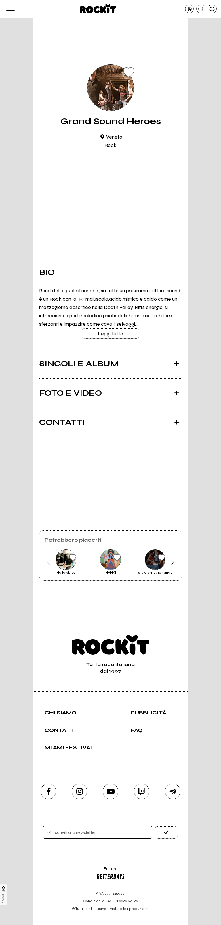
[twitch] (141, 791)
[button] (48, 562)
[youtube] (110, 791)
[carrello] (189, 9)
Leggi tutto (110, 334)
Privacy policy (126, 901)
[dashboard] (212, 9)
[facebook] (48, 791)
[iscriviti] (166, 832)
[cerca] (200, 9)
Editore (106, 871)
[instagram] (79, 791)
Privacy (3, 896)
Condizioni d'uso (97, 901)
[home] (98, 8)
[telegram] (172, 791)
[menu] (8, 9)
